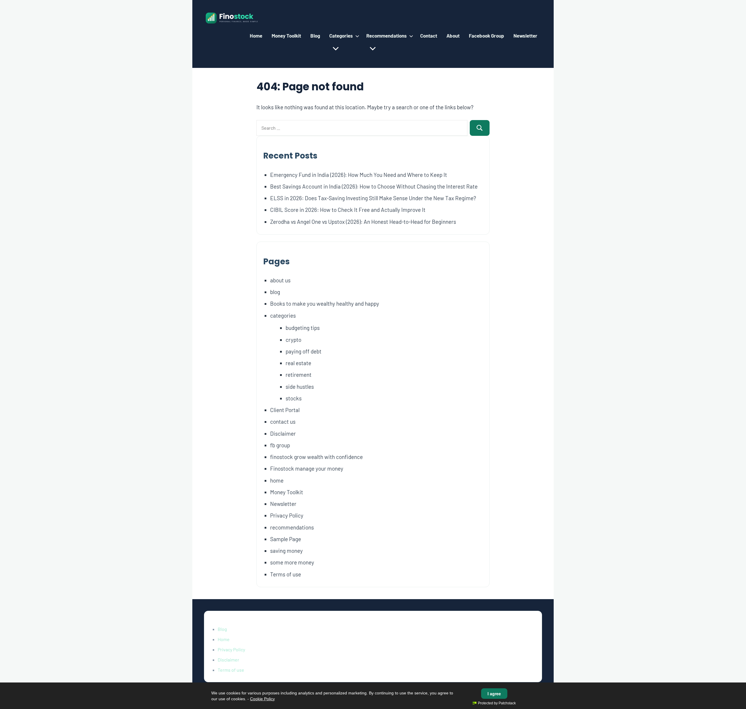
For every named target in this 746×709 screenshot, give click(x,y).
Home (256, 35)
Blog (315, 35)
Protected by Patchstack (497, 703)
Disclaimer (283, 433)
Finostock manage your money (306, 468)
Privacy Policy (286, 515)
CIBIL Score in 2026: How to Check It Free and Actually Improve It (347, 209)
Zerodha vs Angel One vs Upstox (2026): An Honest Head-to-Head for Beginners (363, 221)
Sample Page (285, 539)
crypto (293, 339)
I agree (494, 693)
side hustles (300, 386)
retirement (299, 374)
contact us (282, 421)
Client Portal (285, 410)
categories (283, 315)
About (453, 35)
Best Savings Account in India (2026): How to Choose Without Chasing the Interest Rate (374, 186)
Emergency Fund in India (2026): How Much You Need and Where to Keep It (358, 174)
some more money (292, 562)
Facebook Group (486, 35)
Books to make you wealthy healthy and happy (324, 303)
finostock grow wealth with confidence (316, 456)
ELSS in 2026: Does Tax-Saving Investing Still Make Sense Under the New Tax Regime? (373, 198)
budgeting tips (303, 327)
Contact (428, 35)
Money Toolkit (286, 35)
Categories (341, 35)
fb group (280, 445)
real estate (298, 363)
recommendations (292, 527)
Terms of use (285, 574)
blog (275, 291)
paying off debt (303, 351)
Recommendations (386, 35)
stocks (294, 398)
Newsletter (525, 35)
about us (280, 280)
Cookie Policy (262, 698)
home (277, 480)
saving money (286, 550)
